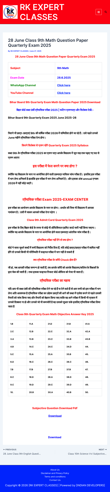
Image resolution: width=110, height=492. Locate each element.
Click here (63, 85)
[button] (106, 12)
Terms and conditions (55, 476)
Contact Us (55, 480)
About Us (55, 469)
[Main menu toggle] (99, 12)
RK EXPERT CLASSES (42, 12)
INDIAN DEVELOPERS (90, 485)
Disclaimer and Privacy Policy (55, 473)
